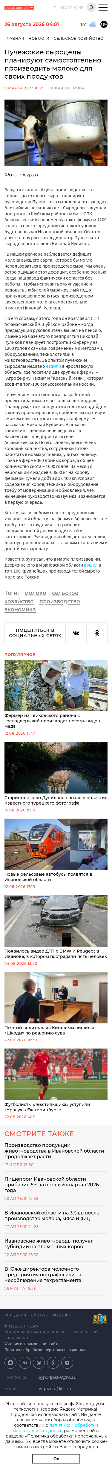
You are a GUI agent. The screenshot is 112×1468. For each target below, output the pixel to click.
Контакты (39, 1315)
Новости (39, 38)
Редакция (61, 1315)
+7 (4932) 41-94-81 (68, 8)
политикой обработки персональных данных (55, 1428)
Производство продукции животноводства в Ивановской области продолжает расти (54, 1150)
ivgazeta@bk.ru (55, 1388)
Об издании (15, 1315)
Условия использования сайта (31, 1343)
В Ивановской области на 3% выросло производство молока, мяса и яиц (51, 1215)
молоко (35, 592)
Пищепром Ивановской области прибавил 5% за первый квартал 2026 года (51, 1184)
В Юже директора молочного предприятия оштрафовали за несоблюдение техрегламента (42, 1274)
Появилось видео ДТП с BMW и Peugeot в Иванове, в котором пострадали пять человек (55, 953)
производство (59, 601)
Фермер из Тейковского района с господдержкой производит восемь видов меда (52, 721)
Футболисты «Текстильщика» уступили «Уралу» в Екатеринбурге (47, 1107)
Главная (14, 38)
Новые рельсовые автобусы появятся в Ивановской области (48, 877)
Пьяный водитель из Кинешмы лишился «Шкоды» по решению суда (50, 1030)
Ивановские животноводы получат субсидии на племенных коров (48, 1243)
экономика (20, 609)
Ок (56, 1458)
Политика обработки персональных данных (44, 1349)
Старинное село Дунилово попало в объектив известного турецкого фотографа (56, 800)
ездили (53, 366)
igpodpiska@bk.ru (57, 1377)
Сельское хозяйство (79, 38)
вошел (91, 565)
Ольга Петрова (67, 88)
